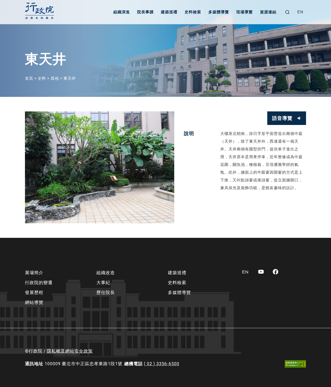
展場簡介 (34, 272)
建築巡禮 (169, 12)
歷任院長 (105, 292)
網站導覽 (34, 302)
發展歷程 (34, 292)
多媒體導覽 (218, 12)
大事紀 (103, 282)
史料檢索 (193, 12)
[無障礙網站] (295, 364)
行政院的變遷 (39, 282)
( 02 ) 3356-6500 (161, 363)
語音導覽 (282, 118)
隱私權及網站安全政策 (70, 351)
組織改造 (105, 272)
